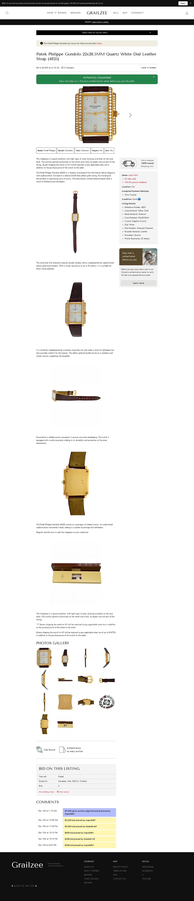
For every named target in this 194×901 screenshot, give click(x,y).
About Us (89, 867)
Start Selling (91, 879)
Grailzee (97, 13)
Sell (116, 13)
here (100, 43)
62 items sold (130, 179)
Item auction (64, 792)
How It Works (57, 13)
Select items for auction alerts (95, 32)
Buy (125, 13)
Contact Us (119, 879)
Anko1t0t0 (133, 175)
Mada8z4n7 (91, 826)
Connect (137, 13)
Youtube (146, 879)
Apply (183, 3)
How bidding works (46, 792)
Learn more (138, 283)
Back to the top (24, 886)
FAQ (115, 875)
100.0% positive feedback (136, 182)
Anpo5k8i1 (70, 814)
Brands (76, 13)
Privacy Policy (120, 867)
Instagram (148, 867)
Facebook (147, 871)
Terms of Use (120, 871)
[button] (130, 115)
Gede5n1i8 (89, 839)
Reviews (88, 883)
